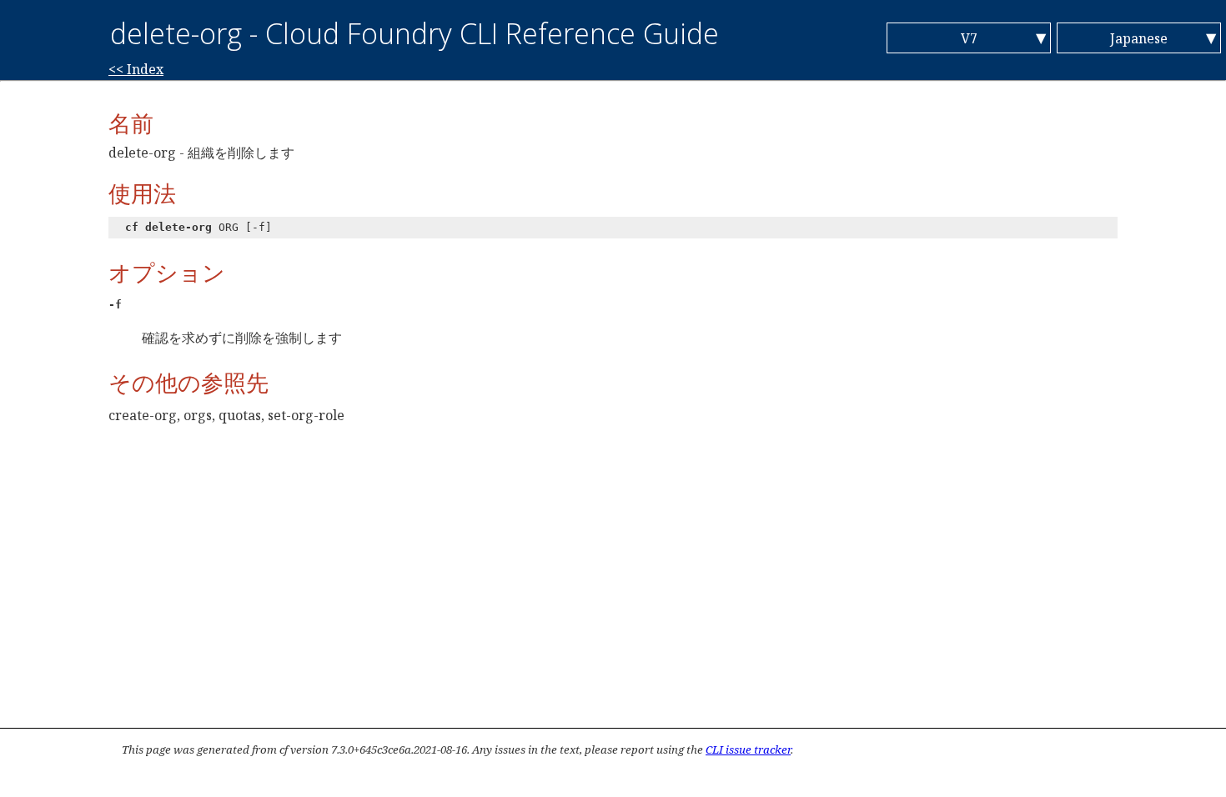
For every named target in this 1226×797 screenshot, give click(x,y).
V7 (969, 38)
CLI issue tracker (748, 749)
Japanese (1139, 38)
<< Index (135, 69)
